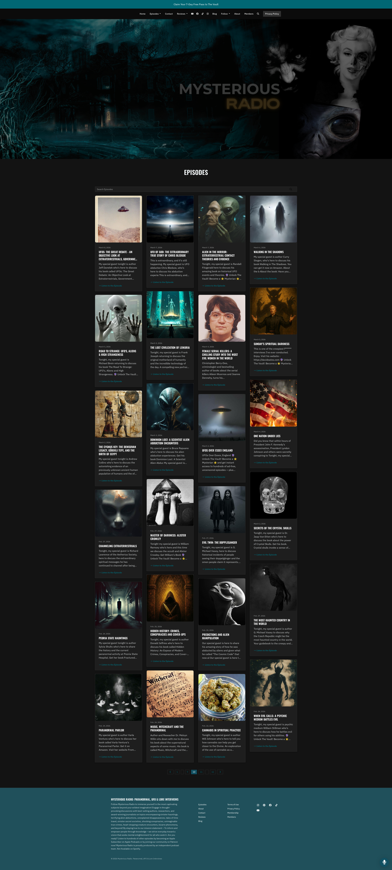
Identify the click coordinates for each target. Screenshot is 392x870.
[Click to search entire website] (258, 14)
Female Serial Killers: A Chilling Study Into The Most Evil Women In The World (220, 354)
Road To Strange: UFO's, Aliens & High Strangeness (117, 353)
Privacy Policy (272, 13)
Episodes (154, 13)
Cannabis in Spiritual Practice (221, 730)
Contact (169, 13)
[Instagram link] (207, 14)
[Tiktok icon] (276, 805)
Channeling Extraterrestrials (118, 546)
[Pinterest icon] (264, 805)
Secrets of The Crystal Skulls (272, 528)
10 (194, 772)
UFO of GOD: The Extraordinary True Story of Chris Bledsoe (169, 253)
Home (142, 13)
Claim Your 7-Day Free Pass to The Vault (196, 4)
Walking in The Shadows (269, 252)
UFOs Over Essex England (217, 450)
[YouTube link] (192, 14)
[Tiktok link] (202, 14)
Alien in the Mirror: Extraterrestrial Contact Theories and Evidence (218, 255)
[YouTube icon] (258, 810)
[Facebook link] (197, 14)
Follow (224, 13)
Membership (233, 813)
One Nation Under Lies (267, 436)
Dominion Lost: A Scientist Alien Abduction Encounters (169, 441)
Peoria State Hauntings (113, 638)
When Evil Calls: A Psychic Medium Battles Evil (270, 717)
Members (248, 13)
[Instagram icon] (258, 805)
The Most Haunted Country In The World (272, 622)
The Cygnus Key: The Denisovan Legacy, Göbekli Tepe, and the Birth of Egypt (117, 450)
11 (201, 772)
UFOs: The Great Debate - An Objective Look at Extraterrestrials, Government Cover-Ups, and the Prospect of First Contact (118, 259)
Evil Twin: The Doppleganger (219, 542)
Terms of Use (233, 804)
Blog (214, 13)
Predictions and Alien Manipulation (215, 636)
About (237, 13)
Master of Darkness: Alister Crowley (168, 537)
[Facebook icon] (270, 805)
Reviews (181, 13)
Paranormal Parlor (111, 730)
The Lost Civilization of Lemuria (170, 347)
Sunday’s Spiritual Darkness (271, 344)
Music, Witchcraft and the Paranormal (167, 728)
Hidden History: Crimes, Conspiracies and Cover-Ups (168, 632)
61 (213, 772)
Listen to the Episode (112, 285)
